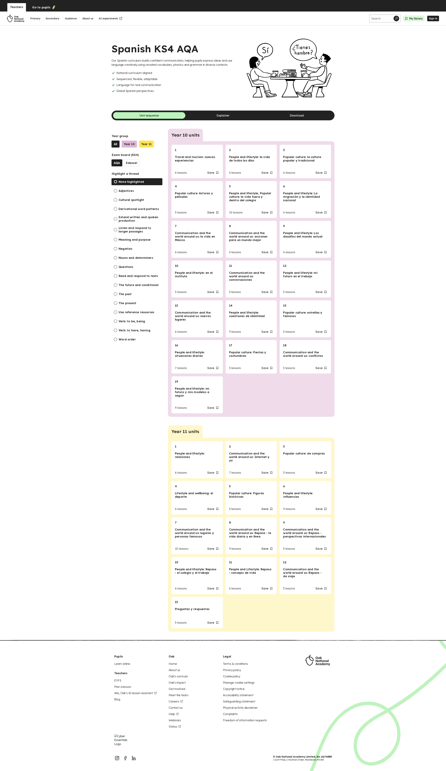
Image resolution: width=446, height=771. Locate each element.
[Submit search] (396, 18)
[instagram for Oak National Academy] (117, 758)
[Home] (15, 18)
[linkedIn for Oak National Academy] (134, 758)
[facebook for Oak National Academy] (125, 758)
